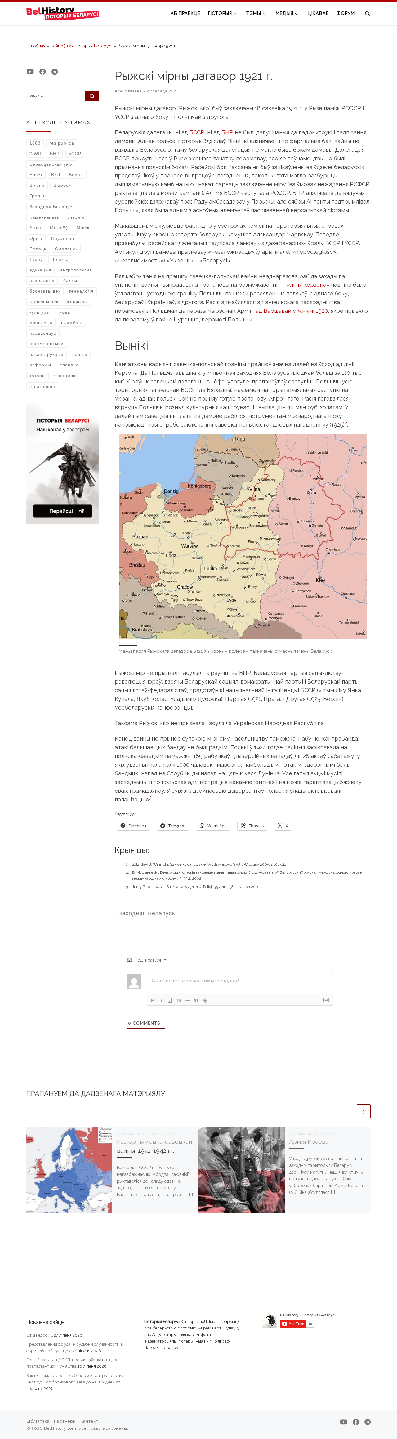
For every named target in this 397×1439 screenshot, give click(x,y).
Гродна (37, 195)
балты (70, 280)
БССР (197, 132)
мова (64, 312)
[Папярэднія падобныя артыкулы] (348, 1111)
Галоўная (35, 45)
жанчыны (77, 301)
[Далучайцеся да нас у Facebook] (42, 72)
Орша (35, 238)
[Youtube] (30, 72)
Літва (35, 227)
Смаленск (66, 248)
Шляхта (60, 259)
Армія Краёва (308, 1141)
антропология (76, 269)
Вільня (37, 185)
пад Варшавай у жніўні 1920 (290, 310)
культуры (39, 312)
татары (37, 375)
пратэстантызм (46, 343)
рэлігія (79, 354)
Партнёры (65, 1421)
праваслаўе (42, 333)
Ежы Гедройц (39, 1335)
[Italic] (161, 1000)
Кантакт (89, 1421)
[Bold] (153, 1000)
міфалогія (40, 322)
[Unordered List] (187, 1000)
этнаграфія (42, 386)
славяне (69, 364)
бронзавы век (44, 291)
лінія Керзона (308, 284)
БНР (227, 132)
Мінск (83, 227)
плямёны (71, 322)
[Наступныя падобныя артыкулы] (364, 1111)
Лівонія (76, 217)
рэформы (40, 364)
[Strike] (179, 1000)
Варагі (76, 174)
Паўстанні (62, 238)
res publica (61, 143)
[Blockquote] (196, 1000)
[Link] (205, 1000)
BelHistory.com (60, 1428)
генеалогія (81, 291)
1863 (35, 143)
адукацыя (40, 269)
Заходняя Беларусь (52, 206)
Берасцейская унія (51, 164)
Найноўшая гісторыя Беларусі (81, 45)
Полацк (37, 248)
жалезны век (43, 301)
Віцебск (62, 185)
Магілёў (59, 227)
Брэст (35, 174)
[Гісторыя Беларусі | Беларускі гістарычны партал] (62, 13)
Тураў (36, 259)
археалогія (42, 280)
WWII (35, 153)
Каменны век (44, 217)
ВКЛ (55, 174)
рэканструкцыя (46, 354)
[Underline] (170, 1000)
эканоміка (65, 375)
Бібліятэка (38, 1421)
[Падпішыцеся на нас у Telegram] (54, 72)
